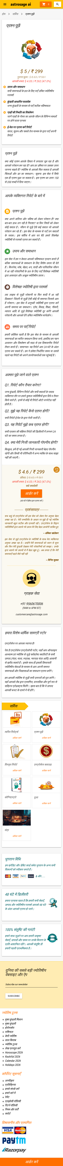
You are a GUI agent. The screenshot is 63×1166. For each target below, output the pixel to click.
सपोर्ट (6, 1113)
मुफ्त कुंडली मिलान (12, 1019)
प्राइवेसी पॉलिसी (11, 1101)
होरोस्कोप (8, 1027)
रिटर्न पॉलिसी (9, 1105)
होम (3, 14)
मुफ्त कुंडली (9, 1023)
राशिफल (7, 1031)
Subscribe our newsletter (16, 984)
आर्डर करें (31, 1162)
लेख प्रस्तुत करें (11, 1048)
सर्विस (15, 14)
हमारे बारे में (8, 1093)
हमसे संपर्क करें (10, 1088)
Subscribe (14, 996)
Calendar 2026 (11, 1060)
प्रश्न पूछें (29, 14)
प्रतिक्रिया (9, 1084)
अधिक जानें (16, 738)
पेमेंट (5, 1097)
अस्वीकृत (8, 1080)
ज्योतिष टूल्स (9, 1044)
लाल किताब (9, 1040)
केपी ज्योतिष (9, 1036)
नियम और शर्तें (10, 1109)
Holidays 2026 (11, 1064)
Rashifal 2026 (11, 1056)
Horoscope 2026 (12, 1052)
